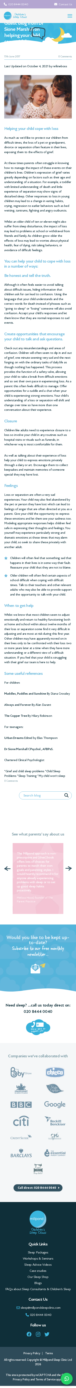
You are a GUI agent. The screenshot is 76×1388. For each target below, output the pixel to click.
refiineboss (60, 66)
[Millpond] (15, 16)
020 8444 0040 (18, 4)
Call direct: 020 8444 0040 (37, 1187)
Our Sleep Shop (38, 1276)
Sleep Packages (38, 1252)
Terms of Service (45, 1379)
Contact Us (65, 4)
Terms (49, 1353)
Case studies (38, 1270)
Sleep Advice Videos (38, 1264)
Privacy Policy (31, 1353)
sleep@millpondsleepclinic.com (41, 1307)
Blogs (38, 1282)
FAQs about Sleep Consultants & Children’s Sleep (38, 1289)
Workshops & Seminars (38, 1258)
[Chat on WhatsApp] (67, 1379)
